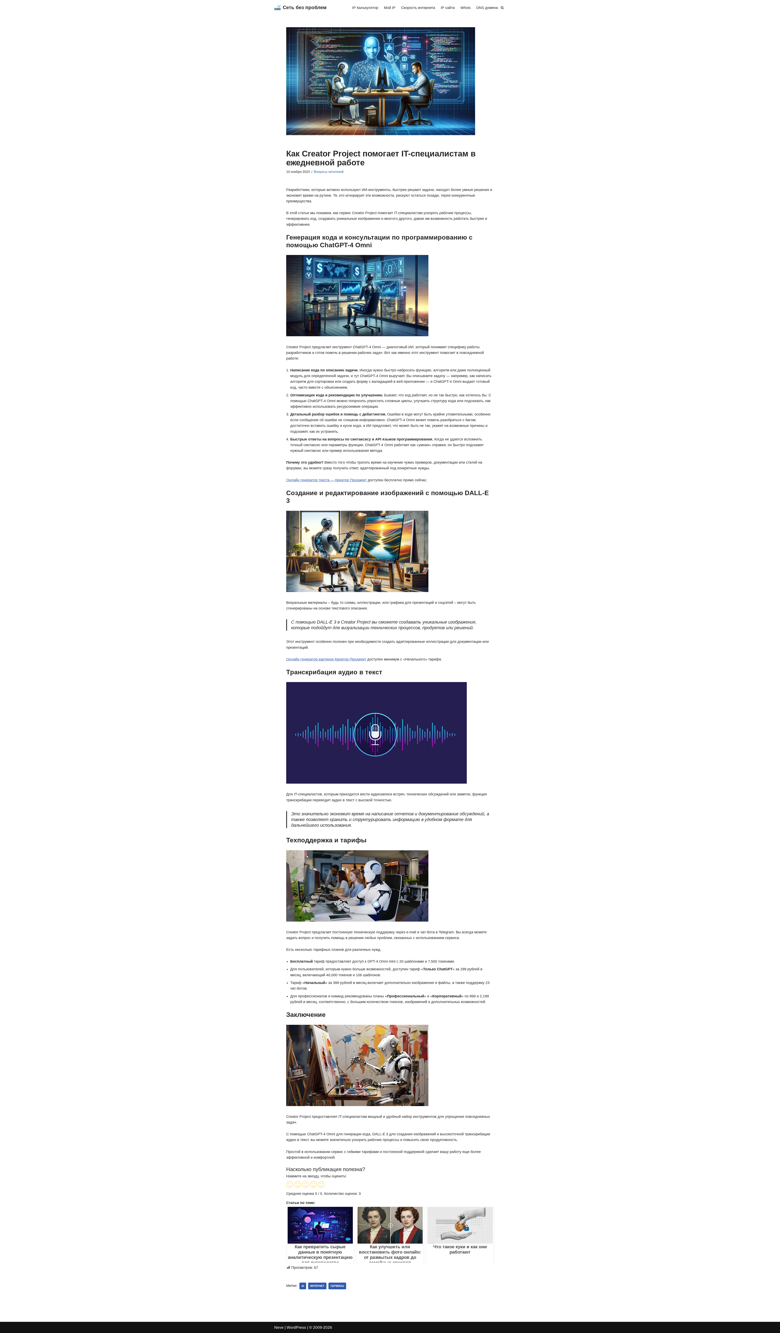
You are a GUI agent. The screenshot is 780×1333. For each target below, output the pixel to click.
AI (302, 1285)
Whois (465, 8)
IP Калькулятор (365, 8)
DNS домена (487, 8)
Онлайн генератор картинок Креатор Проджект (326, 659)
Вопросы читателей (328, 172)
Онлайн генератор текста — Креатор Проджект (326, 480)
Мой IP (389, 8)
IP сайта (448, 8)
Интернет (317, 1285)
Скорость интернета (418, 8)
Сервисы (337, 1285)
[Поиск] (502, 7)
